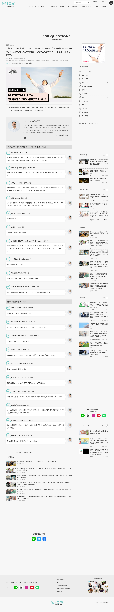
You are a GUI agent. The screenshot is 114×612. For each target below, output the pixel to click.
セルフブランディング (94, 219)
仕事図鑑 (83, 6)
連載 (97, 6)
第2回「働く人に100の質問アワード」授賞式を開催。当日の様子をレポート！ (99, 172)
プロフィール (85, 108)
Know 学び (53, 6)
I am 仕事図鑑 (86, 115)
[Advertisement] (57, 20)
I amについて (60, 579)
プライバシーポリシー (62, 585)
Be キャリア (43, 6)
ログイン (8, 63)
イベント (91, 167)
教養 (91, 328)
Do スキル (61, 6)
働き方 (91, 356)
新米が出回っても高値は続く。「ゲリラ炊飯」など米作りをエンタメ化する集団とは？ (37, 461)
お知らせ (84, 104)
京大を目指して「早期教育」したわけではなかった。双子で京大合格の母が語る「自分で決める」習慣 (99, 344)
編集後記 (59, 591)
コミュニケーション (32, 6)
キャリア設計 (92, 320)
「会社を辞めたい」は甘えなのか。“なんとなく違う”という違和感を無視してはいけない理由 (99, 352)
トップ (7, 58)
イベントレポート (86, 101)
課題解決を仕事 (22, 58)
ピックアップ (85, 112)
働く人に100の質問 (72, 6)
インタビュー (91, 6)
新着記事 (104, 6)
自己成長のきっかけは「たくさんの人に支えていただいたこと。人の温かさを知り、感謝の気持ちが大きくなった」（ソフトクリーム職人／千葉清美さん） (99, 264)
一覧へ (104, 155)
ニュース (92, 175)
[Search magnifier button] (88, 2)
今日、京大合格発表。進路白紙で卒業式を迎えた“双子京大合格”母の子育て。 (99, 325)
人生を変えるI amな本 (95, 309)
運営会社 (59, 582)
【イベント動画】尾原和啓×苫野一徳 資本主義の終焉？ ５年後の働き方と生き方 (99, 205)
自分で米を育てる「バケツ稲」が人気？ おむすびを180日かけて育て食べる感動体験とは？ (99, 432)
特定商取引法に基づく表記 (63, 588)
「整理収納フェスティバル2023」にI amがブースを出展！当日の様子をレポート (99, 196)
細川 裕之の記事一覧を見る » (63, 135)
